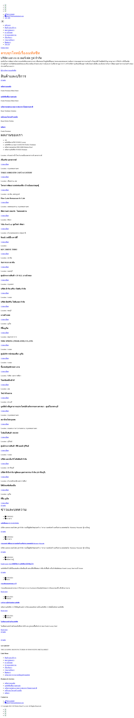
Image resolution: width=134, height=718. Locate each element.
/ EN (8, 44)
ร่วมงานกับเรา (10, 40)
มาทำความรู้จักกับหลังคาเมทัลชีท (10, 602)
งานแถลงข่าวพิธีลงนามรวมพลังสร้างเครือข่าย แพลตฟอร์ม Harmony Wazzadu (22, 543)
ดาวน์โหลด (8, 32)
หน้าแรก (8, 25)
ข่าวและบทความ (10, 35)
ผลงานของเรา (9, 30)
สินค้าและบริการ (10, 27)
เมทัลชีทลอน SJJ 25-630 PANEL (10, 523)
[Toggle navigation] (2, 21)
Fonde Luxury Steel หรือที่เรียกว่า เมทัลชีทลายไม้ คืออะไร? (17, 564)
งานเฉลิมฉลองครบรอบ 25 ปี (8, 583)
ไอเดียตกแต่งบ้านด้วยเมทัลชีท (9, 621)
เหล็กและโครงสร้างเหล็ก (9, 117)
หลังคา (3, 127)
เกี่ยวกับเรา (8, 37)
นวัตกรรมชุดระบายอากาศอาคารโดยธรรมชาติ (17, 107)
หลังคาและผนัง (6, 86)
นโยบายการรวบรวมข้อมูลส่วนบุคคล (17, 675)
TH (6, 44)
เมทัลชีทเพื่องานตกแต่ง (9, 97)
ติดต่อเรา (8, 42)
